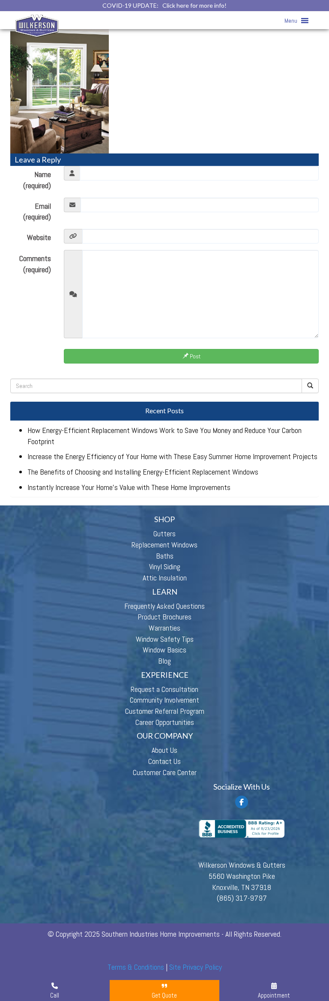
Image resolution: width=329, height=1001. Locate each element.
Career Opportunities (164, 722)
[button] (290, 20)
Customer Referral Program (164, 711)
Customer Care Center (165, 772)
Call (54, 995)
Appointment (274, 995)
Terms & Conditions (136, 967)
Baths (164, 556)
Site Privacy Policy (195, 967)
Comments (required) (35, 263)
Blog (164, 661)
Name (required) (37, 179)
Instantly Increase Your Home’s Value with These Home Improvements (128, 487)
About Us (164, 750)
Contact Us (164, 761)
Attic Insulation (165, 578)
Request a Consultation (164, 689)
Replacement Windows (164, 545)
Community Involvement (164, 700)
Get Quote (164, 995)
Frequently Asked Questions (164, 606)
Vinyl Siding (164, 566)
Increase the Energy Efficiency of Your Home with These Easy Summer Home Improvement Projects (172, 456)
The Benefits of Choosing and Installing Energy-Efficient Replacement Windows (142, 472)
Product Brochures (164, 617)
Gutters (164, 533)
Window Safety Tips (165, 639)
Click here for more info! (194, 5)
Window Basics (164, 650)
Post (194, 356)
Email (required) (37, 211)
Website (39, 237)
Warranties (164, 628)
